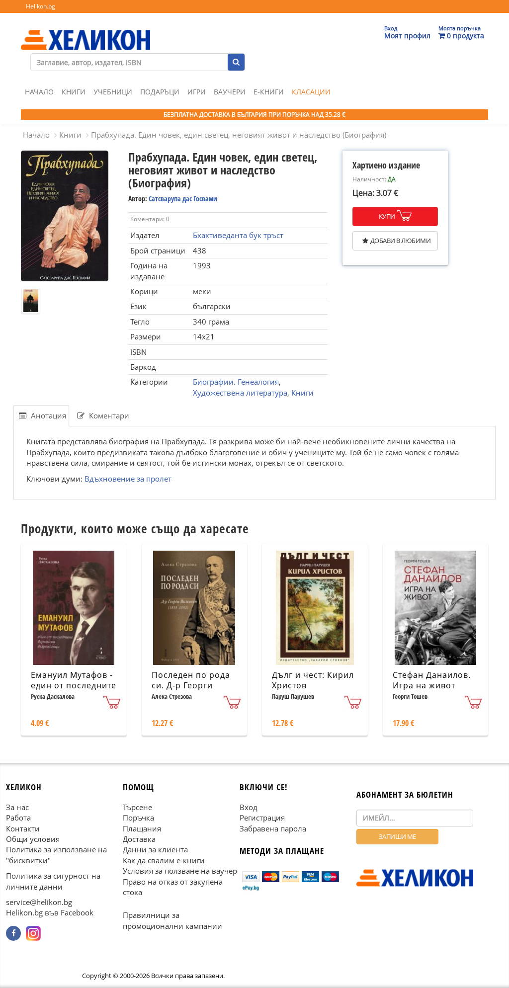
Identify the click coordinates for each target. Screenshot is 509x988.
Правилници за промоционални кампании (172, 920)
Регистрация (262, 818)
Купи (387, 216)
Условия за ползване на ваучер (180, 871)
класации (311, 91)
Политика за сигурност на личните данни (53, 881)
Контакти (23, 828)
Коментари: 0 (150, 219)
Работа (18, 818)
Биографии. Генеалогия (236, 382)
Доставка (139, 839)
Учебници (112, 91)
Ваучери (230, 91)
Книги (73, 91)
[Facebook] (13, 933)
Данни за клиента (155, 849)
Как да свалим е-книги (164, 860)
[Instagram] (33, 933)
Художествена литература (240, 393)
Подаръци (159, 91)
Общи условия (33, 839)
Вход (248, 807)
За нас (17, 807)
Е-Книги (269, 91)
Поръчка (138, 818)
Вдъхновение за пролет (128, 479)
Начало (39, 91)
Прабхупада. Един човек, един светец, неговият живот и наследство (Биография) (238, 135)
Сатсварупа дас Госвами (183, 198)
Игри (196, 91)
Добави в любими (400, 240)
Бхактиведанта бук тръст (238, 235)
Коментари (108, 415)
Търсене (137, 807)
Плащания (142, 828)
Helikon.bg (40, 6)
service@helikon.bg (39, 902)
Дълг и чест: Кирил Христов (313, 680)
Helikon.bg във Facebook (49, 912)
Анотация (47, 415)
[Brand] (85, 30)
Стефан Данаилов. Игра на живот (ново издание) (432, 685)
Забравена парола (273, 828)
